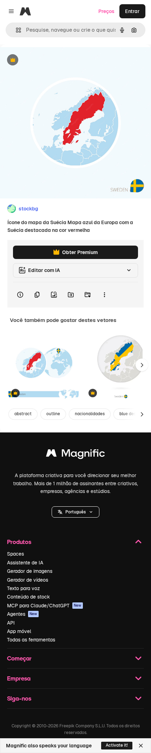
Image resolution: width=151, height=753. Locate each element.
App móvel (19, 631)
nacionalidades (90, 414)
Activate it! (117, 745)
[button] (75, 512)
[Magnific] (75, 454)
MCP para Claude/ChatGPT (44, 605)
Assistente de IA (25, 562)
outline (53, 414)
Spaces (15, 554)
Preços (106, 11)
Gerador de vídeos (27, 580)
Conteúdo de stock (28, 597)
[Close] (141, 745)
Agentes (22, 614)
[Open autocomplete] (15, 30)
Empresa (19, 678)
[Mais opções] (104, 295)
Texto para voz (23, 588)
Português (75, 512)
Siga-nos (19, 698)
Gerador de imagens (29, 571)
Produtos (19, 541)
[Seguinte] (142, 365)
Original (45, 60)
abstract (23, 414)
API (11, 623)
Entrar (132, 11)
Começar (19, 658)
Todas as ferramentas (31, 640)
